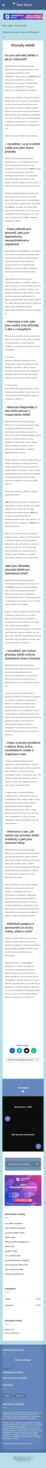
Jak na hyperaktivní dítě (14, 1269)
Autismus (9, 1305)
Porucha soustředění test (14, 1274)
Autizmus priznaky (12, 1372)
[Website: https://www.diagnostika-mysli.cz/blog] (23, 1091)
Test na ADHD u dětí (12, 1256)
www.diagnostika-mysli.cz (23, 1459)
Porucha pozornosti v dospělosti (17, 1260)
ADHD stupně (10, 1237)
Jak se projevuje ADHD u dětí (16, 1265)
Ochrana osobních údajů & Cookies (17, 1444)
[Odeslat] (37, 1164)
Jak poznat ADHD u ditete (15, 1233)
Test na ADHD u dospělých (15, 1228)
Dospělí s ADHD (11, 1251)
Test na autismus (12, 1333)
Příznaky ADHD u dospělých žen (17, 1242)
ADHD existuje (23, 1360)
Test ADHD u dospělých (14, 1223)
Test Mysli (23, 1088)
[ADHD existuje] (7, 1363)
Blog (4, 26)
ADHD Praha (10, 1246)
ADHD (10, 26)
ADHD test (9, 1330)
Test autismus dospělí (14, 1378)
